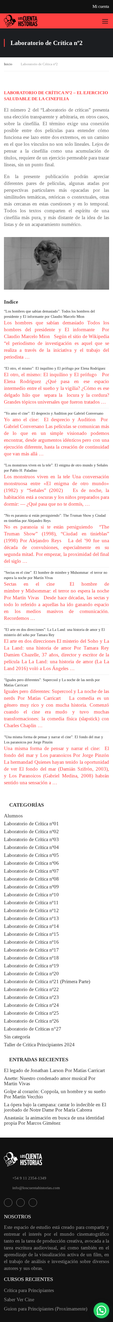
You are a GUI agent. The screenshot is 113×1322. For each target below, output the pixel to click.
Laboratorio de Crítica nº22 (31, 989)
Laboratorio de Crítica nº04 (31, 847)
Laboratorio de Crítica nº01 (31, 823)
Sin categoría (17, 1036)
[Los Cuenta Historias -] (21, 21)
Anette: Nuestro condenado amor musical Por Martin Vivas (49, 1080)
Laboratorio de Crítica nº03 (31, 839)
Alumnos (13, 815)
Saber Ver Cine (19, 1299)
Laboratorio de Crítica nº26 (31, 1021)
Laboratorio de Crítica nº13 (31, 918)
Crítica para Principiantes (29, 1290)
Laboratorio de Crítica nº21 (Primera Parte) (47, 981)
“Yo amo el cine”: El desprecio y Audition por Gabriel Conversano (53, 413)
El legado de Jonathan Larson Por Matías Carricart (54, 1070)
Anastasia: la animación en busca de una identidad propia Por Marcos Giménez (54, 1120)
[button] (101, 1310)
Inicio (8, 64)
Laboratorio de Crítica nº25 (31, 1013)
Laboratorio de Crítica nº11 (31, 902)
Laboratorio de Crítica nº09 (31, 886)
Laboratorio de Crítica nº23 (31, 997)
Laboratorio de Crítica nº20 (31, 973)
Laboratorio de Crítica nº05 (31, 855)
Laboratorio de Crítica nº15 (31, 934)
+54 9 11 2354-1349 (29, 1178)
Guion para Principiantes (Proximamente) (45, 1308)
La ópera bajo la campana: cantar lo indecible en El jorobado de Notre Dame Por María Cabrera (55, 1107)
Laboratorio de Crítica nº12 (31, 910)
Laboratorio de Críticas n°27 (32, 1029)
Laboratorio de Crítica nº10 (31, 894)
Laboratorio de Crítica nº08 (31, 879)
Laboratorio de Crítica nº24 (31, 1005)
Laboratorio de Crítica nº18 (31, 958)
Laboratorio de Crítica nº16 (31, 942)
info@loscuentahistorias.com (36, 1188)
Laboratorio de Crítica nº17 (31, 950)
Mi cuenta (101, 6)
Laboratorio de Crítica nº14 (31, 926)
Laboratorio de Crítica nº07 (31, 871)
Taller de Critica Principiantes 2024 (39, 1044)
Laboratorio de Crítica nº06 (31, 863)
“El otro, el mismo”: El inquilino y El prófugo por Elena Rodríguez (54, 368)
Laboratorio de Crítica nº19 (31, 965)
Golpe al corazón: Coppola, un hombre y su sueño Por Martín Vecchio (55, 1094)
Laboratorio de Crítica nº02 (31, 831)
